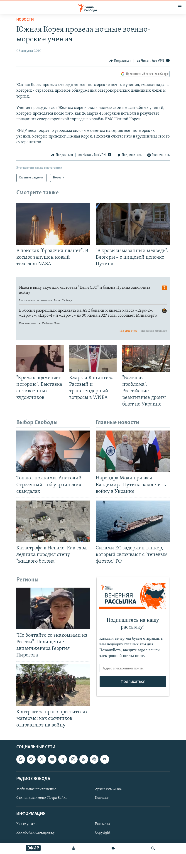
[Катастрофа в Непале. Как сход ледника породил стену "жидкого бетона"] (53, 521)
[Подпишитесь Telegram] (62, 759)
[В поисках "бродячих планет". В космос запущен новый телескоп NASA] (53, 224)
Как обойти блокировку (35, 833)
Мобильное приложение (36, 789)
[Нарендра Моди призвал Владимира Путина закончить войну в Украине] (133, 451)
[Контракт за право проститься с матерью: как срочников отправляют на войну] (53, 685)
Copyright (102, 833)
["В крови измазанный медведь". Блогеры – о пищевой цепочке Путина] (133, 224)
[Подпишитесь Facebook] (31, 759)
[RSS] (83, 759)
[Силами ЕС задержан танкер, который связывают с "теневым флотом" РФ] (133, 521)
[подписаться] (104, 759)
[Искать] (153, 848)
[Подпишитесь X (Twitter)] (41, 759)
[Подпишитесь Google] (20, 759)
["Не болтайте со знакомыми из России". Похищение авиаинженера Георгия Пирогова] (53, 608)
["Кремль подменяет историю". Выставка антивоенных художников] (40, 358)
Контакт (101, 798)
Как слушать (26, 824)
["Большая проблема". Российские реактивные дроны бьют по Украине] (146, 358)
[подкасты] (73, 848)
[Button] (120, 61)
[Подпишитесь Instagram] (73, 759)
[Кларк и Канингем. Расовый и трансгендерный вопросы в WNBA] (93, 358)
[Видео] (113, 848)
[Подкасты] (94, 759)
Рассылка (102, 824)
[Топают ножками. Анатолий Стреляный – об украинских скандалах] (53, 451)
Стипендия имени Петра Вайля (41, 798)
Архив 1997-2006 (108, 789)
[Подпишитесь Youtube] (52, 759)
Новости (25, 20)
